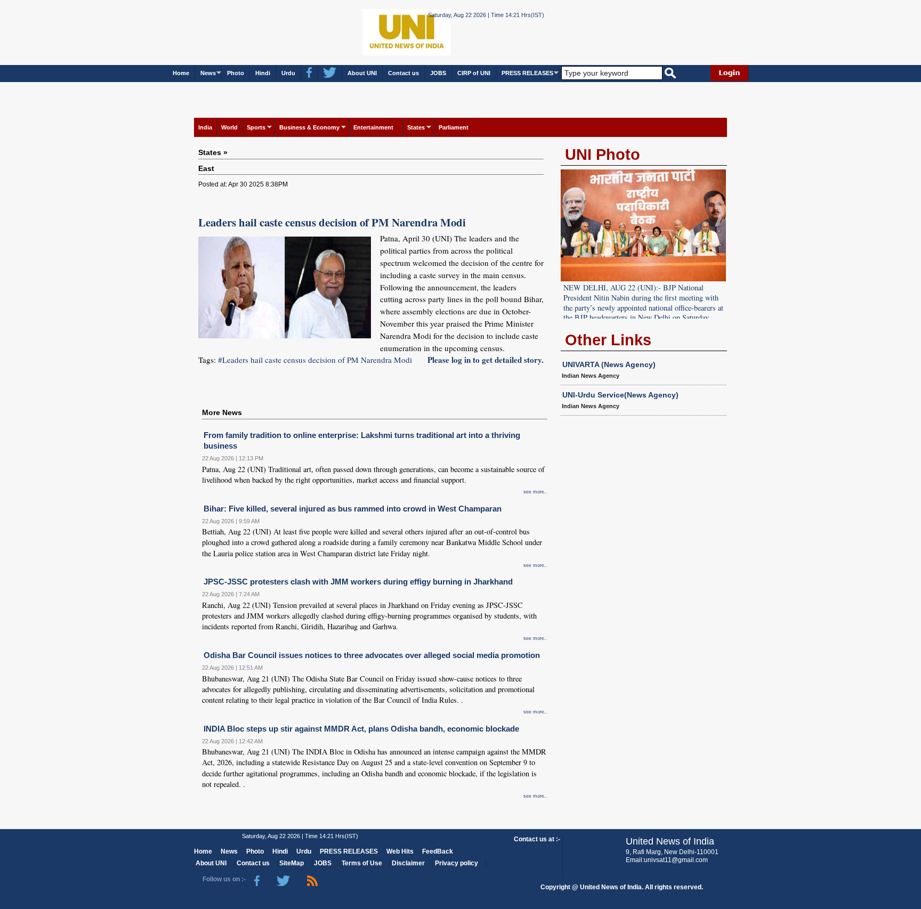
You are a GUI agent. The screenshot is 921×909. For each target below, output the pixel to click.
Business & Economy (309, 127)
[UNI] (377, 31)
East (206, 168)
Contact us (403, 73)
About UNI (362, 73)
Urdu (288, 73)
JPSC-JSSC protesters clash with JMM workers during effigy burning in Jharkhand (358, 581)
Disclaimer (408, 863)
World (229, 127)
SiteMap (291, 863)
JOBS (438, 73)
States (416, 127)
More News (222, 412)
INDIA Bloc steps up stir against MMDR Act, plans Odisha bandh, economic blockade (361, 728)
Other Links (608, 339)
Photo (235, 73)
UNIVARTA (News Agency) (609, 364)
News (208, 73)
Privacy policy (456, 863)
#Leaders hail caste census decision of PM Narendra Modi (315, 359)
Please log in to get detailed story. (485, 360)
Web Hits (400, 851)
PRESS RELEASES (527, 73)
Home (181, 73)
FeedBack (437, 851)
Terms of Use (362, 863)
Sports (256, 127)
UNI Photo (602, 154)
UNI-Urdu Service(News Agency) (620, 395)
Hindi (262, 73)
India (205, 127)
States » (213, 152)
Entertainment (373, 127)
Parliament (453, 127)
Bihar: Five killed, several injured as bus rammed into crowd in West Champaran (353, 508)
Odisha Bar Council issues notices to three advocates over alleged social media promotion (372, 655)
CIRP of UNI (473, 73)
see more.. (535, 491)
